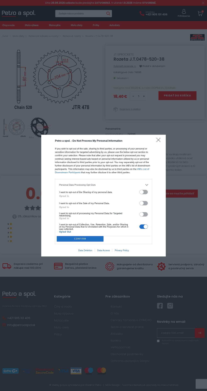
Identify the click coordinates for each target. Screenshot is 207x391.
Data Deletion (85, 250)
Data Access (103, 250)
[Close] (159, 141)
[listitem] (103, 185)
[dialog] (103, 195)
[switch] (143, 192)
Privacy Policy (122, 250)
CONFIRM (80, 239)
